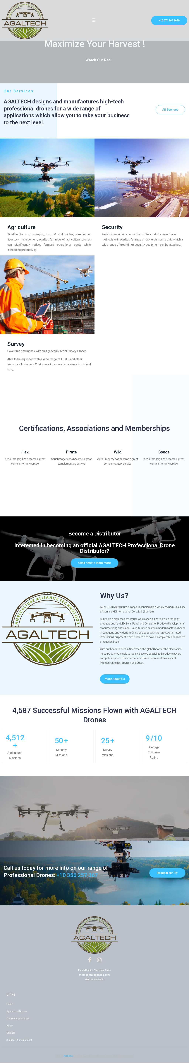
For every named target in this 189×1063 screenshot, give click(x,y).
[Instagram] (99, 960)
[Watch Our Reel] (80, 60)
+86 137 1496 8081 (94, 979)
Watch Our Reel (98, 60)
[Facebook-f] (89, 960)
